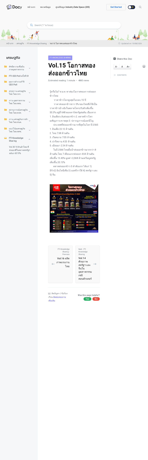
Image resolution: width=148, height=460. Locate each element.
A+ (128, 66)
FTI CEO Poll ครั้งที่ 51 (19, 76)
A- (116, 66)
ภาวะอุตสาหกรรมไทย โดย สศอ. (17, 102)
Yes (87, 299)
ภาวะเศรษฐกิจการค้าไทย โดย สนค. (18, 120)
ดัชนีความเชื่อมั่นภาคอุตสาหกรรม (16, 68)
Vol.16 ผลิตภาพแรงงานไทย (63, 258)
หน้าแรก (31, 7)
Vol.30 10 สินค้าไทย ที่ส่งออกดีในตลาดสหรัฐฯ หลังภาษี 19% (19, 150)
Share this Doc (124, 59)
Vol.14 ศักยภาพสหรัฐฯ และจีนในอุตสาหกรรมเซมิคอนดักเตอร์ (85, 264)
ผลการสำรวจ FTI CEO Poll (16, 83)
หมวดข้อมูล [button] (45, 7)
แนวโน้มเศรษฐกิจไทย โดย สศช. (17, 130)
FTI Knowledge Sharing (16, 139)
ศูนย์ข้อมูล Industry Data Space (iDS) (73, 7)
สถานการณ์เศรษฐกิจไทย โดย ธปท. (18, 111)
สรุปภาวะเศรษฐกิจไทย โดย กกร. (17, 92)
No (96, 299)
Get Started (116, 7)
